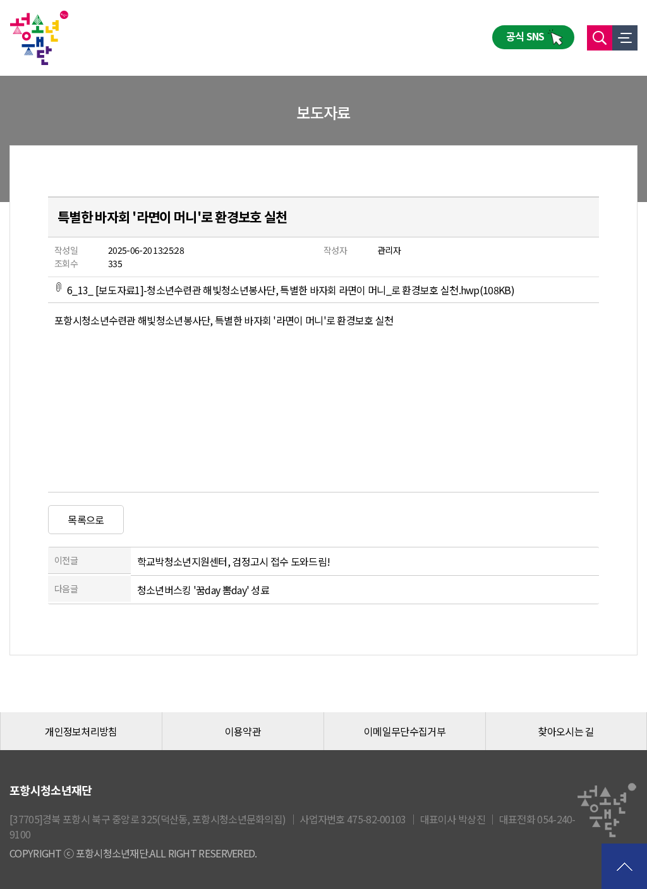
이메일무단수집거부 (404, 731)
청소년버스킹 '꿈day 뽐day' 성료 (203, 589)
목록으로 (86, 519)
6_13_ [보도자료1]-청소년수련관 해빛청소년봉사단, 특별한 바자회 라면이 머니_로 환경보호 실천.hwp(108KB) (290, 289)
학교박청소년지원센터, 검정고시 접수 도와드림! (233, 561)
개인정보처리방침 (81, 731)
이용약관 (243, 731)
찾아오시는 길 (566, 731)
